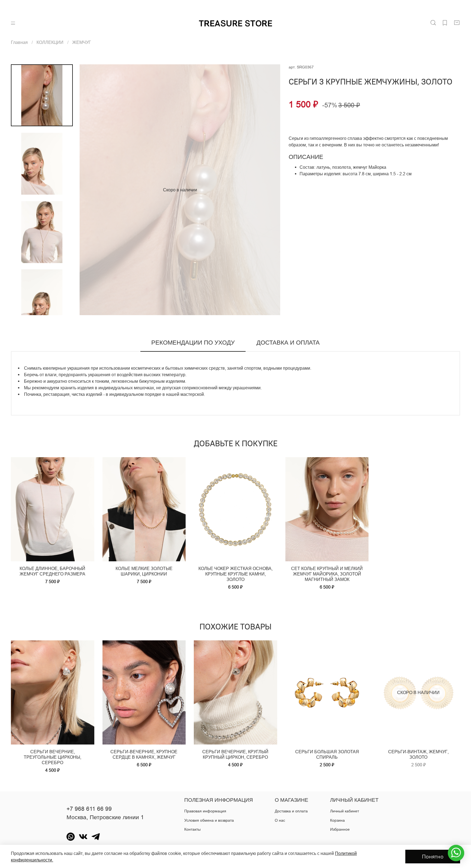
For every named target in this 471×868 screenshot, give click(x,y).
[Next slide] (269, 189)
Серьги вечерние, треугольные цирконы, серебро (52, 757)
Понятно (432, 856)
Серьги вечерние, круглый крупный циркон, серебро (235, 754)
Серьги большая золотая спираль (327, 754)
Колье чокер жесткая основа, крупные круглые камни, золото (235, 574)
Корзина (337, 820)
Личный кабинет (344, 811)
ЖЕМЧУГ (81, 42)
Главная (19, 42)
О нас (280, 820)
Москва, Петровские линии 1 (105, 817)
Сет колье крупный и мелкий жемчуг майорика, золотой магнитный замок (327, 574)
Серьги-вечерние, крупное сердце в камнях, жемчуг (143, 754)
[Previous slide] (90, 189)
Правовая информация (205, 811)
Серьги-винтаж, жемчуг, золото (418, 754)
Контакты (192, 829)
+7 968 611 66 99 (89, 809)
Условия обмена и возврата (209, 820)
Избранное (340, 829)
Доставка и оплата (291, 811)
